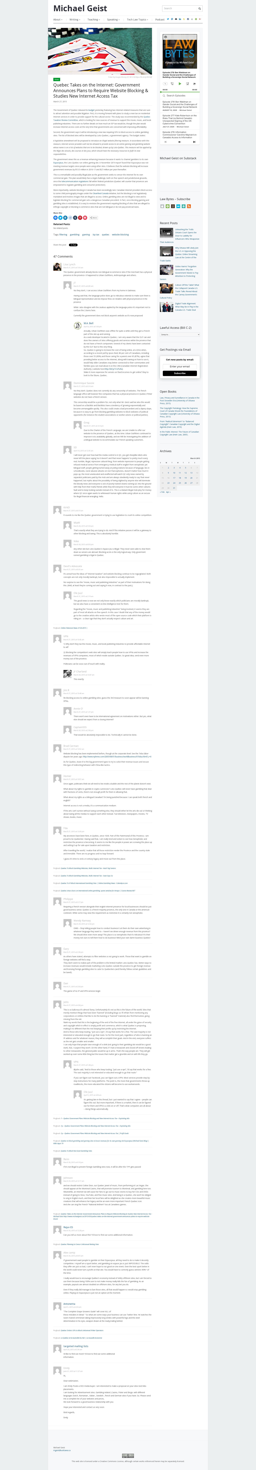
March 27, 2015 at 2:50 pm (73, 986)
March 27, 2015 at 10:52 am (73, 749)
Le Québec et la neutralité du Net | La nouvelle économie (81, 1338)
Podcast (160, 19)
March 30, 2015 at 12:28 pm (73, 1230)
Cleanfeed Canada (101, 193)
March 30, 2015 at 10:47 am (84, 675)
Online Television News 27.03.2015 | (74, 628)
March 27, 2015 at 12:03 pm (73, 831)
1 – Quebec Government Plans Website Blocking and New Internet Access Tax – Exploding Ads (95, 1118)
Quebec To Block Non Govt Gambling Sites (76, 1151)
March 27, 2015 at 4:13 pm (94, 426)
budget (92, 110)
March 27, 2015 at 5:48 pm (83, 1065)
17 (174, 478)
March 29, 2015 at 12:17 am (73, 1181)
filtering (63, 234)
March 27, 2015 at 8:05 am (83, 286)
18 (180, 478)
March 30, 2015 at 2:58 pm (83, 730)
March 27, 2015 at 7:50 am (73, 267)
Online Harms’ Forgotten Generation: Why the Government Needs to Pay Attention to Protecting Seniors (179, 272)
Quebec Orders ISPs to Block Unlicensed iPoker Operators (82, 1330)
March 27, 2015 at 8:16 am (83, 386)
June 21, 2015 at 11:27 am (73, 1371)
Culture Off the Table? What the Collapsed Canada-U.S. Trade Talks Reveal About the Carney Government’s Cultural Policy (179, 291)
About (56, 19)
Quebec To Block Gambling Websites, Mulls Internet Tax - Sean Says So (87, 875)
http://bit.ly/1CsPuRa (113, 369)
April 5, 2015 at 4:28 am (92, 1095)
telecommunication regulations (75, 181)
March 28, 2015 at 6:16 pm (73, 1162)
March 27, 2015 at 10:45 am (73, 639)
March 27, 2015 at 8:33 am (73, 569)
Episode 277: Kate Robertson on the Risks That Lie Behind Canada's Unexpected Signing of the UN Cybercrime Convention (180, 119)
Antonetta (69, 1303)
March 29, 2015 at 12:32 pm (84, 924)
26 (186, 483)
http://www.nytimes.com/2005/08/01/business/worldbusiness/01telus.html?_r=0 (117, 756)
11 (180, 472)
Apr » (168, 492)
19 (186, 478)
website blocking (120, 234)
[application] (180, 62)
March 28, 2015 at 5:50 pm (83, 526)
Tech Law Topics (136, 19)
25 (180, 483)
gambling (74, 234)
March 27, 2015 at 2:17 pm (73, 902)
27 (191, 483)
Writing (74, 19)
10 (174, 472)
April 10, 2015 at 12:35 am (83, 451)
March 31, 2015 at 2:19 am (83, 596)
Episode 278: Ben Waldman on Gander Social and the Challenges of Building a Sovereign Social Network (180, 104)
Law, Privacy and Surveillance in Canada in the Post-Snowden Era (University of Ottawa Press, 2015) (179, 400)
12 (186, 472)
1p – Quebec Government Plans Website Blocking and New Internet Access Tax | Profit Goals (95, 1133)
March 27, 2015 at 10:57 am (73, 779)
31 (174, 488)
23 (168, 483)
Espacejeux (58, 162)
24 (174, 483)
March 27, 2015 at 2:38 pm (73, 952)
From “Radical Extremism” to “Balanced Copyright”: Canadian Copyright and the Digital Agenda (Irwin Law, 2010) (180, 424)
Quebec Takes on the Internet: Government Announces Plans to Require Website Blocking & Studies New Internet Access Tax (100, 90)
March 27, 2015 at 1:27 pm (83, 712)
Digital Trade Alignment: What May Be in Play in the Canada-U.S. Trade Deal (186, 306)
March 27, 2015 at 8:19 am (73, 511)
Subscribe (180, 373)
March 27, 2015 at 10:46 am (73, 693)
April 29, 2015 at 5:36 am (72, 1349)
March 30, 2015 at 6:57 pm (73, 1256)
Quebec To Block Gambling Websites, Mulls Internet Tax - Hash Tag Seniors (88, 868)
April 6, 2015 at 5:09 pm (93, 326)
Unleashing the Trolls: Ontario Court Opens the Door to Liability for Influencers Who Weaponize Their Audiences (179, 235)
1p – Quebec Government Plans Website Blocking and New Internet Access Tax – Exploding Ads (96, 1126)
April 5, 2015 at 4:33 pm (72, 1307)
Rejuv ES (68, 1227)
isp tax (96, 234)
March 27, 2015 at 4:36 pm (73, 1005)
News (57, 79)
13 (191, 472)
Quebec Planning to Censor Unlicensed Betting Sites (80, 1244)
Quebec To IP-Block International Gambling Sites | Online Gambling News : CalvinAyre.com (94, 883)
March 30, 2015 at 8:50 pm (83, 544)
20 (191, 478)
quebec (105, 234)
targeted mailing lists (75, 1346)
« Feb (162, 492)
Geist (80, 8)
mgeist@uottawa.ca (62, 1450)
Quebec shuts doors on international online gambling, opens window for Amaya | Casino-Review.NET (98, 890)
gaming (86, 234)
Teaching (92, 19)
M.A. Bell (88, 323)
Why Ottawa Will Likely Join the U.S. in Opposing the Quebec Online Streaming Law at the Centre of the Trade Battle (179, 254)
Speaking (112, 19)
